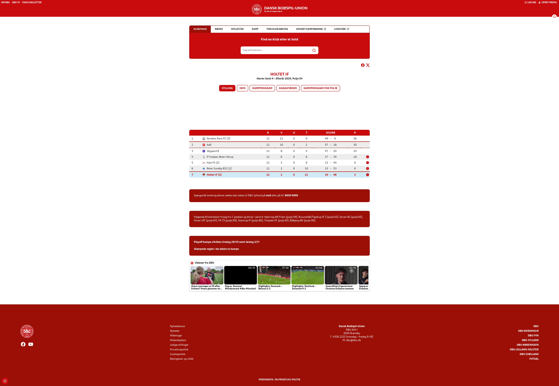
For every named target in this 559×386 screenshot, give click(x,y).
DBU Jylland (530, 340)
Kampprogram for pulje (320, 88)
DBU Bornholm (528, 331)
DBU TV (16, 3)
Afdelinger (176, 335)
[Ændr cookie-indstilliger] (4, 381)
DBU (536, 326)
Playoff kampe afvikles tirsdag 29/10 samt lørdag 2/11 (226, 242)
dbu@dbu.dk (353, 340)
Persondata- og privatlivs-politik (279, 380)
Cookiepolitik (177, 354)
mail (268, 195)
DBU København (528, 345)
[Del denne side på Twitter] (368, 65)
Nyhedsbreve (177, 326)
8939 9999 (291, 195)
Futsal (534, 359)
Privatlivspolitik (179, 349)
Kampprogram (262, 88)
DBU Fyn (533, 335)
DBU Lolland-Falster (524, 349)
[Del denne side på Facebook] (363, 65)
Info (242, 88)
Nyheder (175, 331)
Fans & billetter (31, 3)
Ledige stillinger (179, 345)
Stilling (227, 88)
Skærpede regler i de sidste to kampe (216, 249)
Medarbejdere (178, 340)
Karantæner (288, 88)
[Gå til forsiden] (279, 9)
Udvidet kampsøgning (309, 29)
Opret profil (549, 3)
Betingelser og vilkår (182, 359)
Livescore (340, 29)
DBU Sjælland (529, 354)
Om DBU (5, 3)
